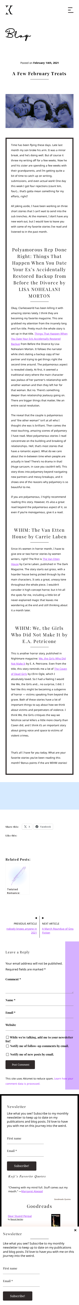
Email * (8, 1281)
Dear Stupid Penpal (20, 1216)
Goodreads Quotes (62, 1199)
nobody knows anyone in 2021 (21, 930)
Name (10, 1000)
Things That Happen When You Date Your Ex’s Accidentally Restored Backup (39, 339)
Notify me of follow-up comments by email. (39, 1046)
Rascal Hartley (16, 1219)
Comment (13, 979)
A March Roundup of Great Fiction (58, 930)
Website (11, 1025)
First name (10, 1268)
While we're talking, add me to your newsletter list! (39, 1039)
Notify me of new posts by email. (32, 1054)
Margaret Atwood (32, 1191)
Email (10, 1012)
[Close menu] (70, 8)
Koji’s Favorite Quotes (27, 1176)
